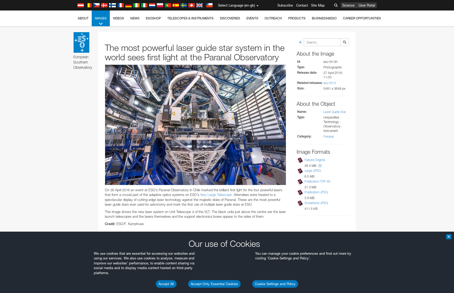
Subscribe (285, 5)
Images (101, 18)
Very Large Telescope (216, 195)
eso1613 (329, 83)
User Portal (367, 5)
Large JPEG (313, 171)
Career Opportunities (362, 18)
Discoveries (230, 18)
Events (252, 18)
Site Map (318, 5)
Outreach (273, 18)
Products (297, 18)
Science (348, 5)
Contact (302, 5)
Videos (118, 18)
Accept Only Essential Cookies (214, 284)
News (135, 18)
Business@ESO (324, 18)
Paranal (328, 136)
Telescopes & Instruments (190, 18)
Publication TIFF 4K (318, 181)
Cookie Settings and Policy (275, 284)
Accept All (166, 284)
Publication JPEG (316, 192)
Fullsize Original (315, 160)
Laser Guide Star (334, 112)
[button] (320, 166)
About (83, 18)
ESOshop (153, 18)
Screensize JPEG (316, 203)
